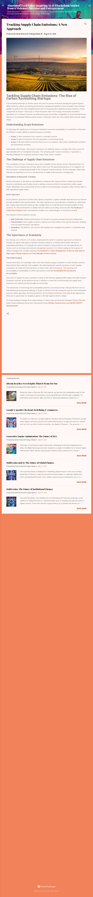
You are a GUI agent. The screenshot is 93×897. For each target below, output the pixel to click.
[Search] (89, 6)
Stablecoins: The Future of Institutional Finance (29, 489)
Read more (82, 403)
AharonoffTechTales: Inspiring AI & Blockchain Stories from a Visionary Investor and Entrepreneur (43, 7)
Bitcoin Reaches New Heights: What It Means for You (31, 383)
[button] (85, 24)
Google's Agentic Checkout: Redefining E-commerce (32, 410)
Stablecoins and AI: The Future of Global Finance (30, 462)
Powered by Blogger (48, 887)
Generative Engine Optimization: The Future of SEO (31, 436)
